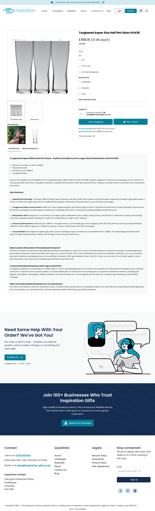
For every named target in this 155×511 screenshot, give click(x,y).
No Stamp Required (90, 72)
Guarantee (98, 459)
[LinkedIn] (135, 491)
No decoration (85, 131)
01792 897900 (23, 455)
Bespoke (85, 88)
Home (57, 455)
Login (119, 11)
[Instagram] (127, 491)
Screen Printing (85, 129)
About (57, 466)
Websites (59, 462)
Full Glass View (16, 119)
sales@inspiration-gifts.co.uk (33, 465)
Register (130, 11)
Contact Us (60, 469)
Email (119, 467)
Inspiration (86, 82)
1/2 (83, 60)
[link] (19, 11)
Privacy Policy (99, 462)
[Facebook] (120, 491)
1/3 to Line (86, 66)
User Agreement (100, 466)
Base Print (35, 119)
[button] (57, 10)
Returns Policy (99, 455)
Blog (56, 473)
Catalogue (60, 459)
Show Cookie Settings (77, 509)
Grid (83, 94)
